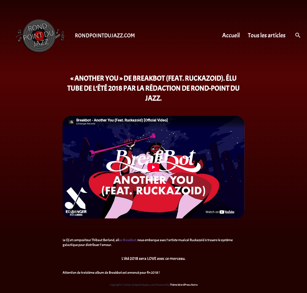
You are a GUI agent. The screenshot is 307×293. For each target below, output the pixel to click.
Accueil (231, 35)
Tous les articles (267, 35)
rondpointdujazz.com (105, 35)
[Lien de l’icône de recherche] (298, 36)
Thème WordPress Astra (184, 285)
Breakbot (129, 240)
